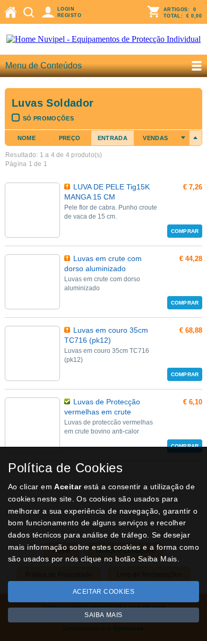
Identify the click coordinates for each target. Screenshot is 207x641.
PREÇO (70, 138)
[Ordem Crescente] (183, 138)
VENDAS (155, 138)
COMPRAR (185, 231)
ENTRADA (112, 138)
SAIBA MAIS (103, 615)
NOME (27, 138)
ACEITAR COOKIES (104, 591)
